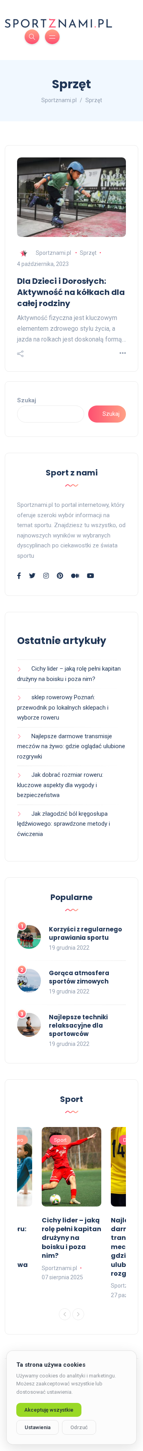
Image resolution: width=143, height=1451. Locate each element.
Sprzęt (88, 253)
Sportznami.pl (53, 253)
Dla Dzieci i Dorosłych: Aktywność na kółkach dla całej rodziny (71, 292)
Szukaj (26, 400)
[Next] (78, 1314)
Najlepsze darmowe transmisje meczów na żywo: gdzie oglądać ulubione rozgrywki (71, 746)
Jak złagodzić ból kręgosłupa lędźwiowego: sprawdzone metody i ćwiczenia (63, 824)
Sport (60, 1140)
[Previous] (65, 1314)
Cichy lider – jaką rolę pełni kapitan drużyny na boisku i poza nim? (71, 1238)
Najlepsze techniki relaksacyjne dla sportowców (78, 1025)
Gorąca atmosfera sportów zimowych (79, 977)
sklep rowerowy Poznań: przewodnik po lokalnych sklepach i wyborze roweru (62, 707)
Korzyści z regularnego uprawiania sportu (85, 933)
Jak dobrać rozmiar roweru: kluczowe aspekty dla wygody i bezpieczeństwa (60, 785)
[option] (71, 1205)
